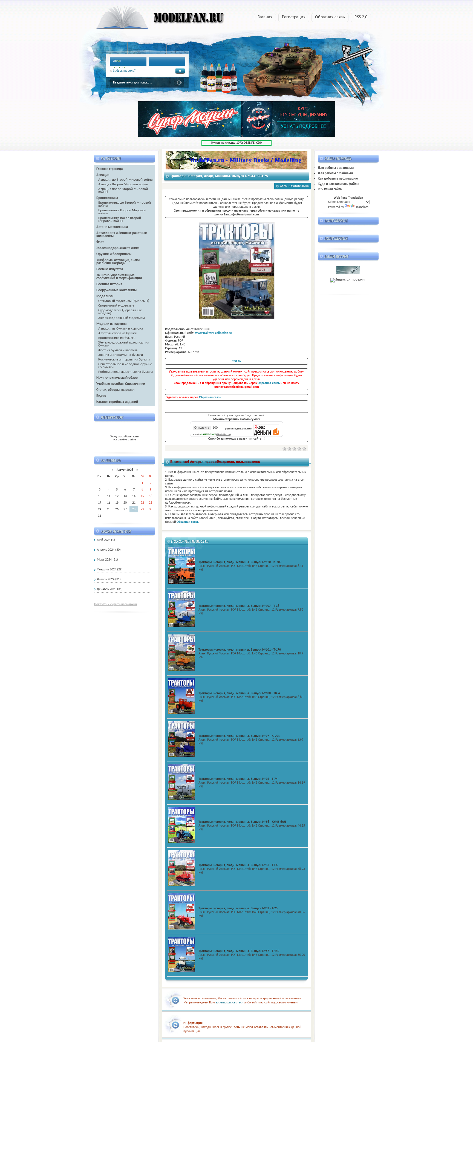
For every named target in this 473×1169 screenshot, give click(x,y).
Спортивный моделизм (116, 305)
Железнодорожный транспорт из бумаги (123, 344)
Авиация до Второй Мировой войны (125, 179)
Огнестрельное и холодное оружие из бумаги (125, 365)
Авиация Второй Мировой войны (123, 184)
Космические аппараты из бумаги (124, 359)
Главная (265, 17)
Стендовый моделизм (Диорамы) (123, 301)
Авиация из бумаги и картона (120, 328)
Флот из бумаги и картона (117, 350)
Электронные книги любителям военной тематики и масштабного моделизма (149, 19)
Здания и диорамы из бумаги (120, 355)
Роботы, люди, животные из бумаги (125, 372)
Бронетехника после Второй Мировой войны (119, 219)
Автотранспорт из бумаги (117, 333)
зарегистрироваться (229, 1002)
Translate (362, 207)
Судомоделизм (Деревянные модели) (120, 311)
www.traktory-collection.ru (213, 333)
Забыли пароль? (124, 71)
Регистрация (293, 17)
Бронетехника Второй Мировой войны (122, 212)
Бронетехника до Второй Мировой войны (124, 204)
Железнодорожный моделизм (121, 318)
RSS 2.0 (360, 17)
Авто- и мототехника (294, 186)
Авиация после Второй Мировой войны (123, 190)
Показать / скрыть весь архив (115, 604)
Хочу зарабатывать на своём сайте (124, 438)
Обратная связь (330, 17)
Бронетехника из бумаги (116, 338)
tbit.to (236, 361)
